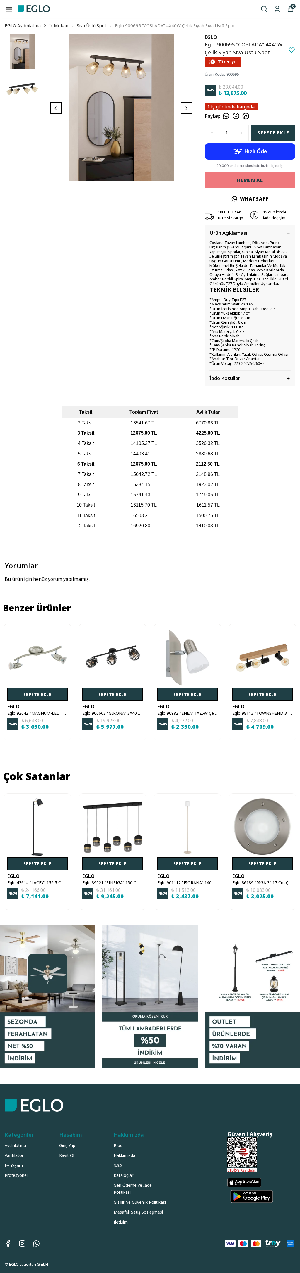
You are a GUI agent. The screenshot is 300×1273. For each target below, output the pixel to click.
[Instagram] (22, 1243)
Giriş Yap (67, 1145)
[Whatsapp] (36, 1243)
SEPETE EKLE (273, 132)
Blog (118, 1145)
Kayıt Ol (66, 1155)
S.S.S (118, 1165)
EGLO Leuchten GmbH (28, 1264)
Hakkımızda (124, 1155)
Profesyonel (16, 1175)
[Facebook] (8, 1243)
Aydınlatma (15, 1145)
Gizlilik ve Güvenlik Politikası (140, 1202)
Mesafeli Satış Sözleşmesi (138, 1212)
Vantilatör (14, 1155)
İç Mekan (58, 25)
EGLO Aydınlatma (23, 25)
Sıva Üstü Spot (91, 25)
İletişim (121, 1222)
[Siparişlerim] (277, 9)
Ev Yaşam (14, 1165)
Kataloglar (123, 1175)
